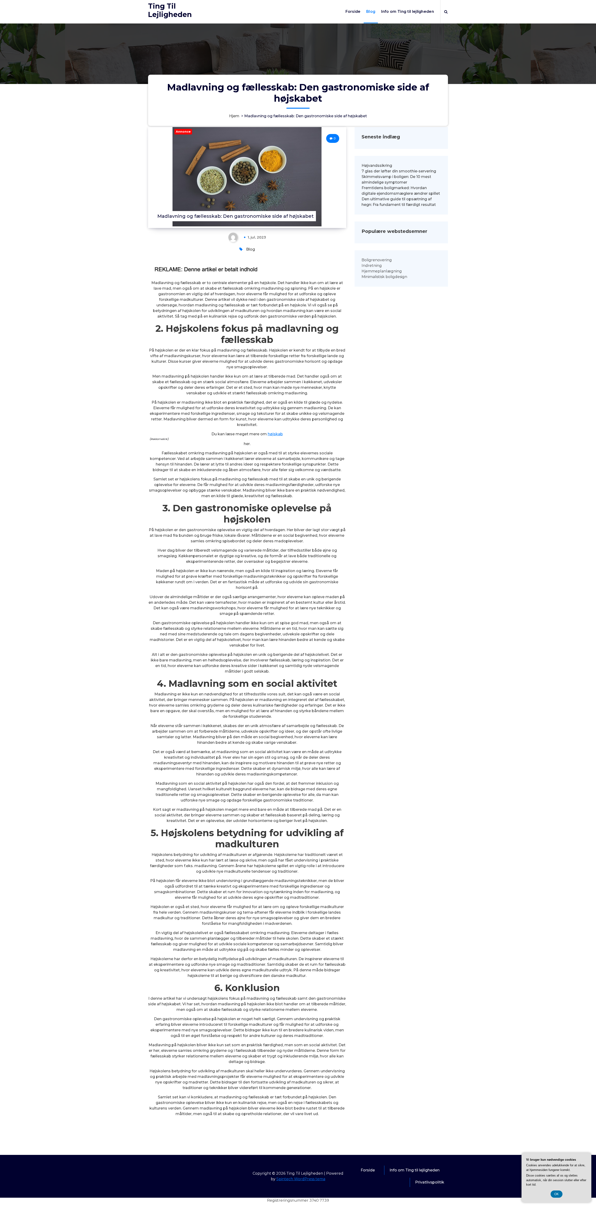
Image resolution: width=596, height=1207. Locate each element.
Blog (370, 11)
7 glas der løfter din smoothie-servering (399, 171)
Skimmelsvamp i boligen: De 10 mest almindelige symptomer (396, 179)
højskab (275, 434)
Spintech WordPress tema (300, 1179)
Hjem (234, 116)
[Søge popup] (446, 11)
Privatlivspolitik (429, 1182)
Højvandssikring (377, 165)
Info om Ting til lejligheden (407, 11)
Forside (353, 11)
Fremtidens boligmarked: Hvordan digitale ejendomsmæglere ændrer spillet (401, 191)
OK (556, 1194)
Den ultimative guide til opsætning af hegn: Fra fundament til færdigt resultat (399, 202)
